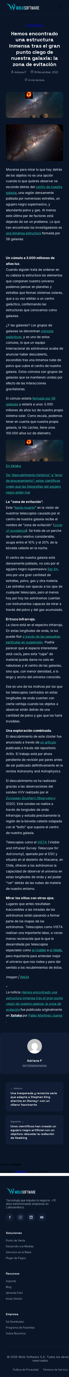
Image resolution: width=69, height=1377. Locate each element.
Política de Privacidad (25, 1369)
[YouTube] (42, 1217)
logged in (20, 1171)
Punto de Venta (15, 1240)
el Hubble (39, 950)
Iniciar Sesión (14, 1298)
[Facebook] (10, 1217)
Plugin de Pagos (16, 1258)
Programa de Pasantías (20, 1327)
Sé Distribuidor (15, 1321)
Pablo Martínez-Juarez (45, 1015)
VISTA (42, 842)
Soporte (11, 1281)
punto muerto (25, 507)
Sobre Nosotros (16, 1333)
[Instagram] (20, 1217)
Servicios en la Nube (18, 1252)
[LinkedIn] (31, 1217)
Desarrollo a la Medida (19, 1246)
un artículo (48, 742)
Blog (8, 1286)
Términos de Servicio (55, 1369)
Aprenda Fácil (14, 1292)
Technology (34, 25)
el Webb (56, 950)
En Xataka (13, 466)
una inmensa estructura (23, 233)
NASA (24, 977)
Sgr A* (52, 569)
